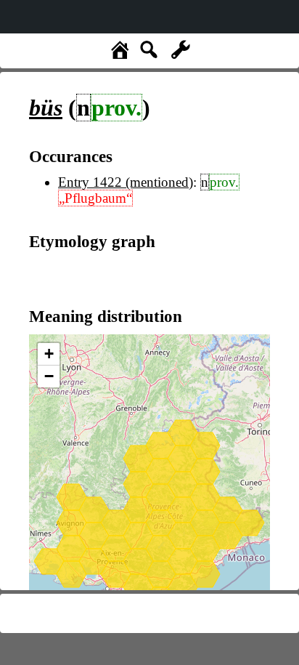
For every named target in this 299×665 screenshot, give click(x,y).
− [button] (49, 376)
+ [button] (49, 353)
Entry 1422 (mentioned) (125, 182)
